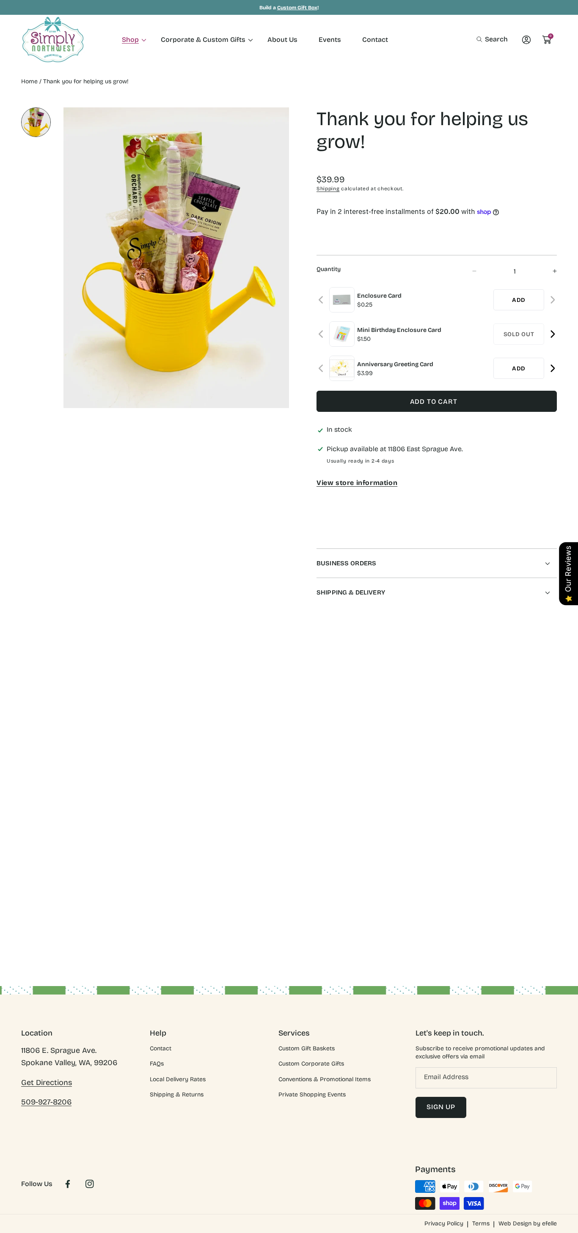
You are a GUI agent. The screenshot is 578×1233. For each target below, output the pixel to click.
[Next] (552, 300)
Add (519, 300)
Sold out (519, 334)
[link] (130, 39)
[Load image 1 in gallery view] (36, 122)
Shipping (328, 189)
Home (29, 81)
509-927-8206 (46, 1102)
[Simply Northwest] (53, 39)
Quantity (329, 269)
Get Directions (46, 1082)
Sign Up (441, 1107)
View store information (357, 483)
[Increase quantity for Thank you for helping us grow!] (547, 271)
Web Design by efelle (527, 1223)
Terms (481, 1223)
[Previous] (321, 300)
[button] (492, 39)
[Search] (481, 39)
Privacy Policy (443, 1223)
